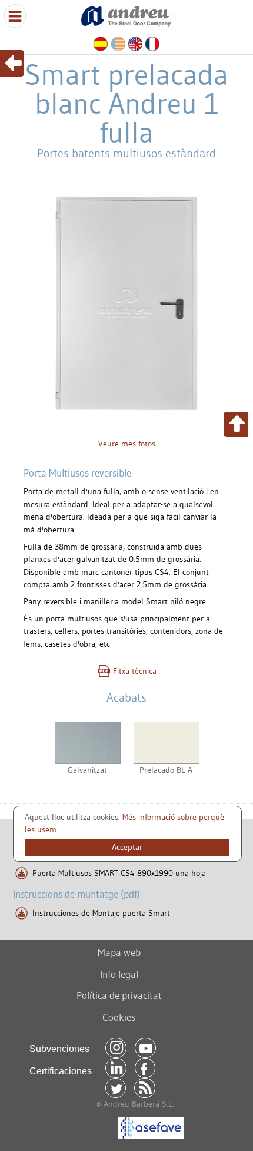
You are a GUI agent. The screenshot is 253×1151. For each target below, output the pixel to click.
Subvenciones (59, 1049)
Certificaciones (60, 1071)
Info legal (119, 974)
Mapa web (119, 952)
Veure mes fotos (126, 443)
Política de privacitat (119, 995)
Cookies (118, 1017)
